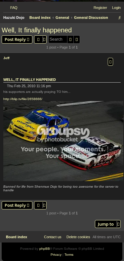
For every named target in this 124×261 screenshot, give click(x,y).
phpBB (44, 248)
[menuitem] (13, 8)
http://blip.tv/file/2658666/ (22, 99)
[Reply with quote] (110, 62)
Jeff (6, 58)
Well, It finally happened (37, 30)
